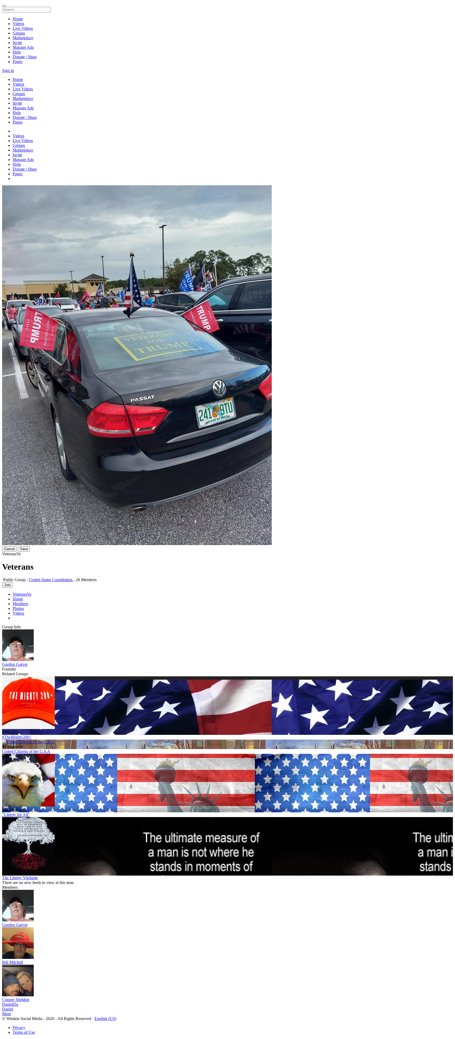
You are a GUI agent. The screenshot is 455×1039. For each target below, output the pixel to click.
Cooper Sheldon (15, 999)
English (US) (105, 1018)
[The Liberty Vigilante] (227, 844)
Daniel (7, 1009)
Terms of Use (24, 1032)
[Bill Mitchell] (227, 943)
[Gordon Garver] (227, 645)
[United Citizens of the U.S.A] (227, 742)
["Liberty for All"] (227, 781)
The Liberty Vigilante (20, 878)
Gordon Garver (15, 664)
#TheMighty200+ (17, 737)
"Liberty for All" (16, 814)
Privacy (19, 1027)
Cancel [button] (9, 549)
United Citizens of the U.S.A (26, 751)
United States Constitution (51, 579)
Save (24, 549)
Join (7, 585)
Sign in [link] (8, 70)
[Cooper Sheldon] (227, 981)
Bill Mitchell (12, 962)
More (6, 1014)
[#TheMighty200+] (227, 703)
